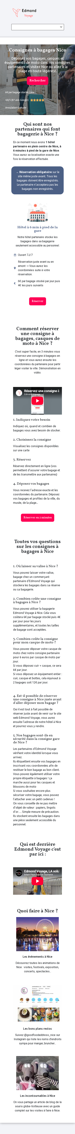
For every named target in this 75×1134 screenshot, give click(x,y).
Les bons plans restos (37, 1028)
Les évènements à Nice (37, 956)
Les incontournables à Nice (37, 1095)
